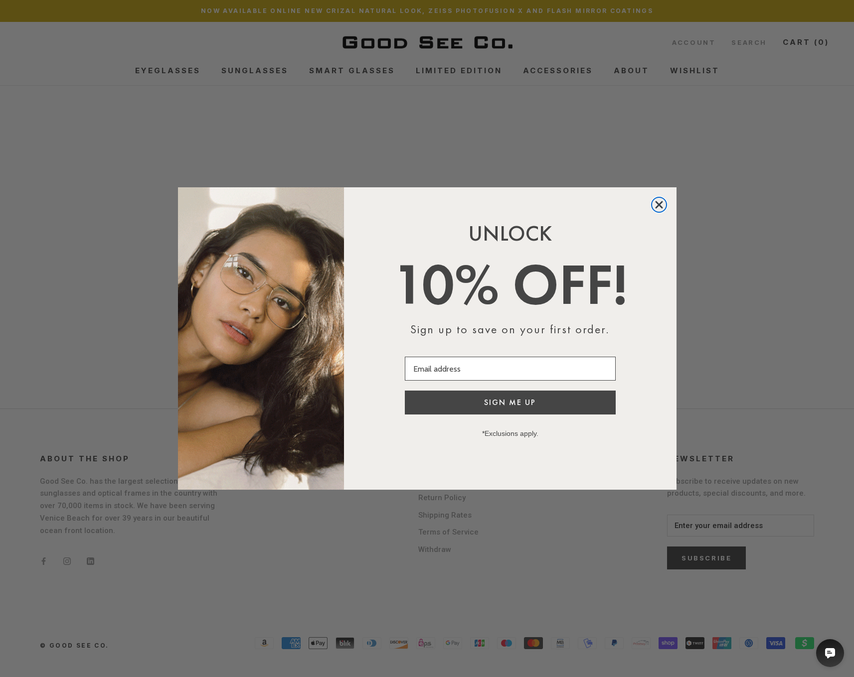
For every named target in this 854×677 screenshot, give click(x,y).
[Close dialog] (659, 204)
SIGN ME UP (510, 402)
